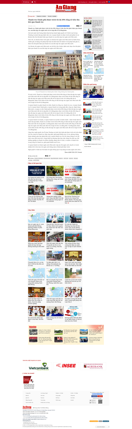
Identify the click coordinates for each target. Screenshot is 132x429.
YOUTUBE (100, 396)
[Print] (78, 26)
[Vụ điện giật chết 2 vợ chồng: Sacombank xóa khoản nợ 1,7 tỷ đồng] (54, 256)
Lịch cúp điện (102, 2)
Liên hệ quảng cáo (82, 2)
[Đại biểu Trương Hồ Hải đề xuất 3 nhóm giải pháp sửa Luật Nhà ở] (73, 292)
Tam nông (43, 400)
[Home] (32, 2)
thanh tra (61, 158)
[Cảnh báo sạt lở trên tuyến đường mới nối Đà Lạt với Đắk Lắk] (73, 273)
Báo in (100, 421)
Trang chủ (32, 16)
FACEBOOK (94, 396)
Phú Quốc (76, 158)
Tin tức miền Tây (29, 402)
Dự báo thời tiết (87, 146)
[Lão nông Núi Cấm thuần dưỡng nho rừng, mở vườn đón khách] (54, 171)
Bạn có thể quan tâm (35, 163)
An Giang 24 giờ (44, 393)
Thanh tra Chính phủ (39, 158)
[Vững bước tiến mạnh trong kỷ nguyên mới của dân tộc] (88, 36)
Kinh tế (27, 395)
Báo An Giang (36, 160)
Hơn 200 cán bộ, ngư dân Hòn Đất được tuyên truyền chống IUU (97, 118)
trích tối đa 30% (47, 158)
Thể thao (58, 397)
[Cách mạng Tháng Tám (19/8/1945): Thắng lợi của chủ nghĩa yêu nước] (88, 42)
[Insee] (66, 365)
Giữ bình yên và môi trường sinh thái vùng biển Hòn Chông (97, 138)
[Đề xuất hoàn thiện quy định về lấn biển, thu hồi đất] (36, 311)
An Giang (30, 160)
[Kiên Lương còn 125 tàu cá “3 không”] (54, 311)
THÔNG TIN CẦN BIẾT (28, 373)
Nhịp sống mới (29, 400)
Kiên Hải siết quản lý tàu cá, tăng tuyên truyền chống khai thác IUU (97, 104)
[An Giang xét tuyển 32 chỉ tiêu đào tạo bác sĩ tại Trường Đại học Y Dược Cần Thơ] (36, 171)
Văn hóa (42, 397)
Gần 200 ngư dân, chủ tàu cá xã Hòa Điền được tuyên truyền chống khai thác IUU (97, 111)
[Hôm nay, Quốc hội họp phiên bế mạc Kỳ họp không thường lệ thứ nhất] (36, 237)
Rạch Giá (71, 158)
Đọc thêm (32, 210)
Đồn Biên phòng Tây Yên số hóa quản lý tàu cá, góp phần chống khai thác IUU (98, 125)
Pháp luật (73, 395)
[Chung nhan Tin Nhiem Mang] (40, 407)
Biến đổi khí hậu (89, 53)
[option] (39, 366)
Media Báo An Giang (45, 402)
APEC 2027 (66, 158)
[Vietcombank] (39, 366)
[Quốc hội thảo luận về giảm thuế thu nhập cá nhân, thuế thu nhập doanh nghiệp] (36, 292)
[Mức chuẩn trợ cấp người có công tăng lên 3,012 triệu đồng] (88, 47)
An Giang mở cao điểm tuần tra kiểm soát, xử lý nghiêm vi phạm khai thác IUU (98, 132)
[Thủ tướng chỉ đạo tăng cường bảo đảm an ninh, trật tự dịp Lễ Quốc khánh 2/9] (73, 237)
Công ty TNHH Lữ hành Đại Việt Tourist (92, 144)
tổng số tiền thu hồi (54, 158)
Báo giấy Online (93, 2)
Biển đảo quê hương (90, 84)
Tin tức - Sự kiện (52, 16)
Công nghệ (58, 395)
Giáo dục (43, 395)
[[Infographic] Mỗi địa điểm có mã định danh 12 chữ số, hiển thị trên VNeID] (73, 311)
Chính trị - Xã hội (41, 16)
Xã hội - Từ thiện (74, 393)
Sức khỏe (73, 397)
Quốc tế (27, 397)
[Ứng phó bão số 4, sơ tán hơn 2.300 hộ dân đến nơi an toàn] (36, 256)
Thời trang (58, 400)
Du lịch (72, 400)
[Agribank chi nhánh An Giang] (93, 366)
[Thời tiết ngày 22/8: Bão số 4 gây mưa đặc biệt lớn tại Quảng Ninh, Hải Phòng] (54, 292)
